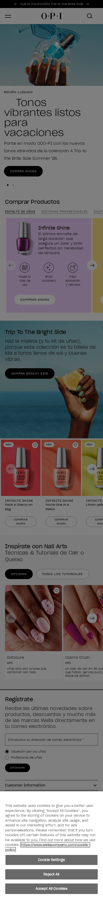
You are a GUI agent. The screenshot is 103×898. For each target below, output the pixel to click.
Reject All (51, 874)
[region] (51, 844)
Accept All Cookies (52, 888)
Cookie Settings (51, 860)
